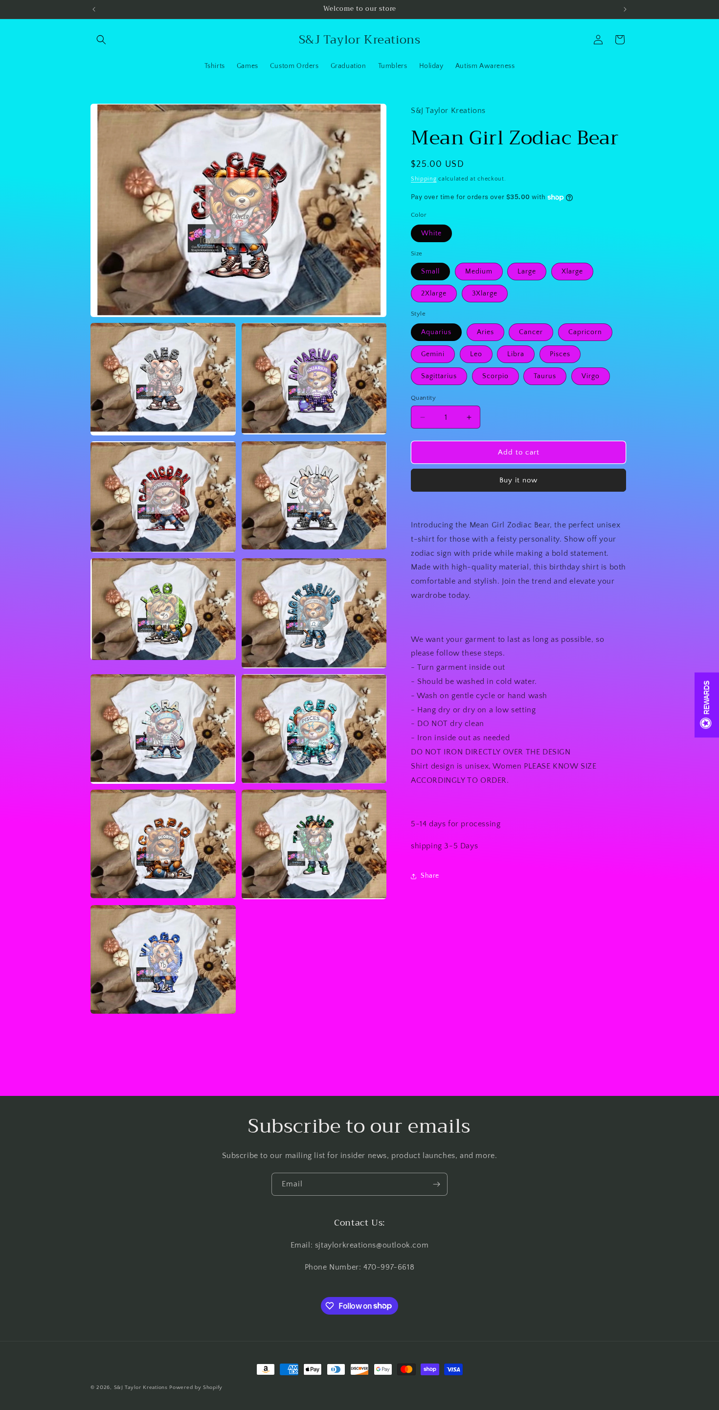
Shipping (424, 178)
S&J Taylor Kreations (142, 1387)
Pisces (560, 354)
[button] (101, 39)
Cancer (531, 332)
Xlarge (572, 271)
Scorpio (495, 376)
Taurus (545, 376)
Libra (515, 354)
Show (707, 705)
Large (526, 271)
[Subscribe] (436, 1184)
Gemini (433, 354)
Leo (476, 354)
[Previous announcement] (94, 9)
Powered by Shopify (196, 1387)
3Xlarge (484, 293)
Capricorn (585, 332)
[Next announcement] (625, 9)
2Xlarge (434, 293)
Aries (485, 332)
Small (430, 271)
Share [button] (430, 876)
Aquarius (436, 332)
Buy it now (518, 480)
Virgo (591, 376)
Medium (479, 271)
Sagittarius (439, 376)
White (431, 233)
